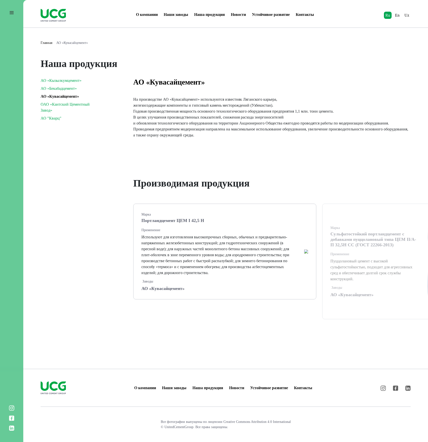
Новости (238, 14)
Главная (46, 43)
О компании (147, 14)
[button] (407, 181)
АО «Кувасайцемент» (72, 43)
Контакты (305, 14)
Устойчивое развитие (271, 14)
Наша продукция (209, 14)
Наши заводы (176, 14)
